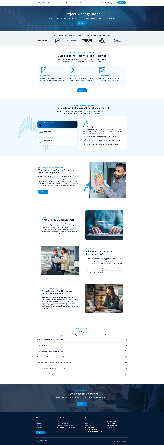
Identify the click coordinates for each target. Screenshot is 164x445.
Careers (38, 421)
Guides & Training (89, 427)
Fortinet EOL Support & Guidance (93, 431)
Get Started (82, 23)
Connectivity (75, 3)
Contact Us (121, 2)
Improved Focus (48, 140)
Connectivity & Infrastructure (65, 425)
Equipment (88, 425)
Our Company (39, 423)
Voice (67, 3)
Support (114, 3)
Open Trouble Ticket (112, 425)
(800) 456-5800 (105, 3)
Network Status (111, 423)
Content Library (89, 423)
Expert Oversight (48, 122)
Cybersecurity (60, 3)
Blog (86, 421)
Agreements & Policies (91, 429)
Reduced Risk (48, 131)
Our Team (38, 425)
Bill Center (109, 427)
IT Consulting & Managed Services (66, 427)
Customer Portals (111, 421)
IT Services (82, 3)
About (89, 3)
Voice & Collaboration (63, 423)
